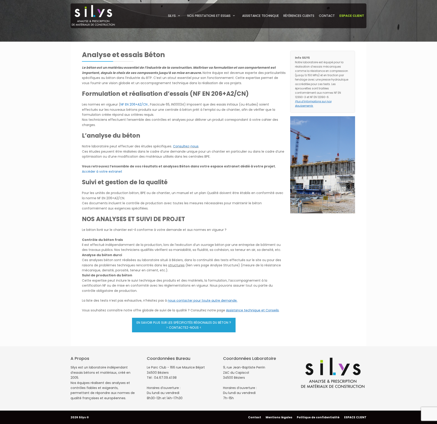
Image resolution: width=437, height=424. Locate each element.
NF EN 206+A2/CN (133, 104)
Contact (327, 15)
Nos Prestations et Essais (209, 15)
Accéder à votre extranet (102, 171)
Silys (172, 15)
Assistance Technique (260, 15)
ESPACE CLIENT (355, 417)
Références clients (298, 15)
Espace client (351, 15)
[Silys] (93, 15)
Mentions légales (279, 417)
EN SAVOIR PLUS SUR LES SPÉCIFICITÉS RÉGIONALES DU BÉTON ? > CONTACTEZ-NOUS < (184, 325)
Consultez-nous (185, 146)
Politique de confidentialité (318, 417)
